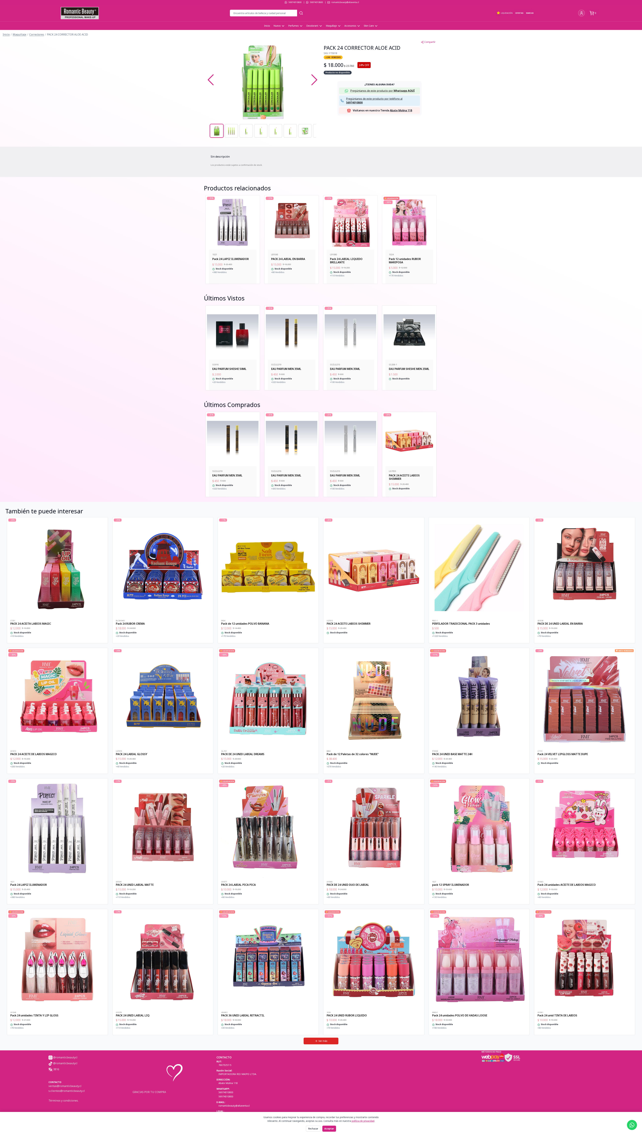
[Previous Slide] (210, 79)
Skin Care (369, 25)
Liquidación (507, 13)
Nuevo (277, 25)
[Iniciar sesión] (581, 13)
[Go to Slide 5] (275, 131)
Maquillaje (331, 25)
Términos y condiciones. (63, 1100)
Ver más (322, 1040)
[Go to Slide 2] (231, 131)
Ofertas (519, 13)
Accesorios (350, 25)
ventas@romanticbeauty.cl (64, 1086)
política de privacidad (363, 1120)
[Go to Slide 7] (305, 131)
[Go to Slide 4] (261, 131)
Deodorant (312, 25)
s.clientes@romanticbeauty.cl (66, 1091)
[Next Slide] (314, 79)
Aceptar (329, 1128)
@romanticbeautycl (64, 1057)
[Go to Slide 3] (246, 131)
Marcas (530, 13)
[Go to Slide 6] (290, 131)
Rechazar (313, 1128)
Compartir (429, 41)
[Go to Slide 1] (216, 131)
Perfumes (293, 25)
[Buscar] (301, 13)
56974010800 (295, 2)
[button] (262, 80)
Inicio (267, 25)
